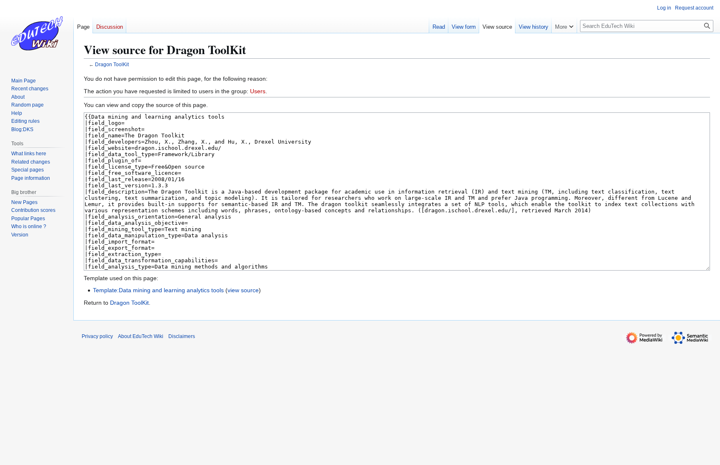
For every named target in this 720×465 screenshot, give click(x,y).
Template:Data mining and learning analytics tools (158, 290)
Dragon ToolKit (112, 64)
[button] (564, 25)
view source (243, 290)
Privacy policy (97, 336)
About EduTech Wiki (140, 336)
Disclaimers (181, 336)
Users (257, 91)
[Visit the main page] (36, 33)
